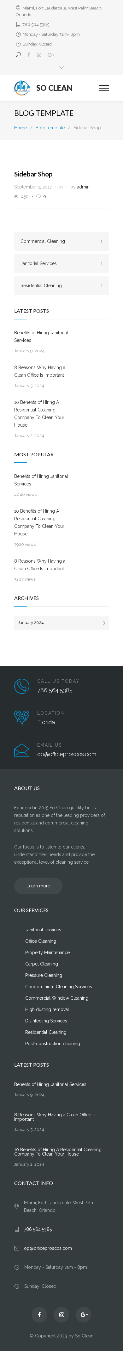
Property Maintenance (47, 952)
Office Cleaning (40, 941)
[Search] (19, 54)
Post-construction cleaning (52, 1043)
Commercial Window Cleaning (56, 998)
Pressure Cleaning (43, 975)
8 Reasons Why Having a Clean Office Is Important (39, 371)
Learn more (38, 885)
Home (20, 127)
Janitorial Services (61, 263)
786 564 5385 (35, 24)
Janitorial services (43, 929)
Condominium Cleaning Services (58, 986)
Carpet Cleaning (41, 963)
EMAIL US (49, 745)
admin (83, 186)
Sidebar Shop (33, 174)
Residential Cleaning (61, 285)
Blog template (44, 112)
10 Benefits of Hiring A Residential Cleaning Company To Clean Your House (39, 414)
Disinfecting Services (46, 1020)
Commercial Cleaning (61, 241)
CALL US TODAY (58, 681)
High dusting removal (47, 1009)
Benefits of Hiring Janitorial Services (41, 336)
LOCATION (50, 713)
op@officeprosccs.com (48, 1248)
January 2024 (61, 622)
